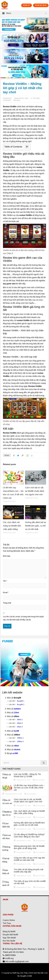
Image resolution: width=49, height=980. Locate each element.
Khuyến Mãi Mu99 (10, 935)
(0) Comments (39, 780)
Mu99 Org (15, 973)
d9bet (19, 719)
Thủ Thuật (36, 98)
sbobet (17, 750)
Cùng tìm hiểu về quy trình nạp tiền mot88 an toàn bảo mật (29, 859)
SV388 (29, 976)
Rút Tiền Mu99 (9, 941)
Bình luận (6, 556)
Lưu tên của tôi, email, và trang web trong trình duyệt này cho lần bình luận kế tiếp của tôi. (23, 618)
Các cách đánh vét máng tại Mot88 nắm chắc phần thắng (12, 525)
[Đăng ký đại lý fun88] (24, 25)
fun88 (16, 731)
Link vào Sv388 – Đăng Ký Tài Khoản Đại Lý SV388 (27, 775)
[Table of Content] (27, 146)
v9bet (16, 746)
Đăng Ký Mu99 (9, 932)
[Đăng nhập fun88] (24, 71)
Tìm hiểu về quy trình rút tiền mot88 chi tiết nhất (30, 882)
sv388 (15, 753)
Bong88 (20, 701)
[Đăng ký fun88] (24, 662)
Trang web (7, 603)
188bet (19, 738)
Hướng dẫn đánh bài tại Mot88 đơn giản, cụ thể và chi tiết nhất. (35, 525)
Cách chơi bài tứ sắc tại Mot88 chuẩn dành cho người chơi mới (34, 491)
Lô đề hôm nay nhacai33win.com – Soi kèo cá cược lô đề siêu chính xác (29, 787)
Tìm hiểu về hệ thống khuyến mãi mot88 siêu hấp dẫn (28, 870)
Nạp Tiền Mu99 (9, 938)
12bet (16, 713)
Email (6, 592)
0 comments (7, 100)
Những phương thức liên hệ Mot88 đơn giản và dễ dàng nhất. (29, 847)
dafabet (17, 709)
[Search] (44, 762)
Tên (5, 581)
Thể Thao (7, 923)
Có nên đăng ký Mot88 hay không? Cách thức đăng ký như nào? (29, 835)
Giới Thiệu (24, 973)
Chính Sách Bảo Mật (36, 973)
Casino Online (9, 920)
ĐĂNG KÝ (26, 5)
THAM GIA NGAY (41, 5)
